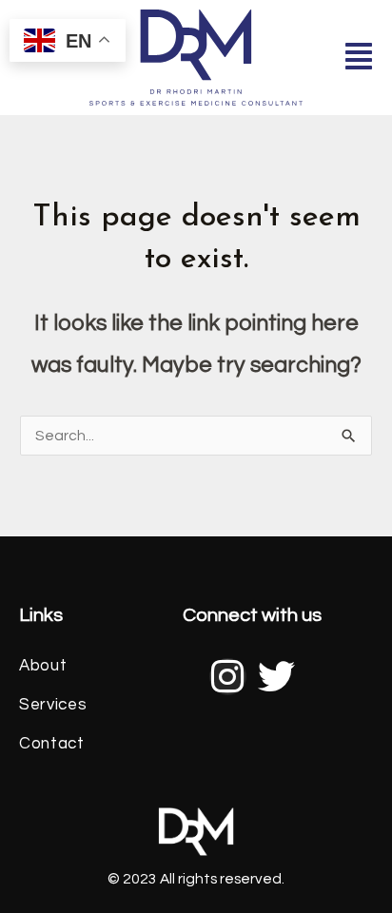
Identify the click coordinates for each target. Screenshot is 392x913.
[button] (358, 57)
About (42, 665)
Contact (42, 743)
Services (42, 704)
